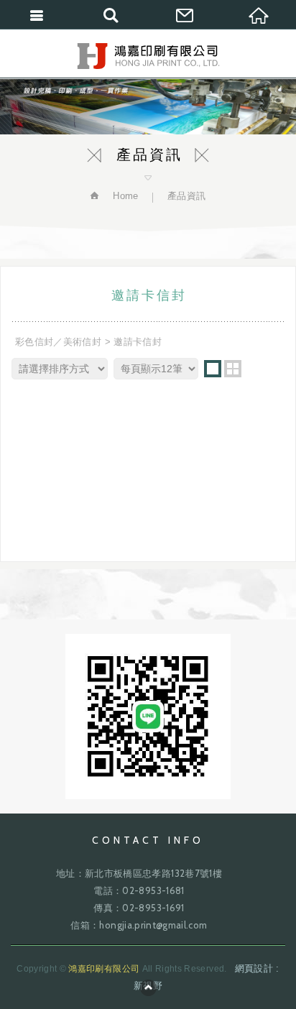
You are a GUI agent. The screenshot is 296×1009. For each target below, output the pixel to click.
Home (124, 195)
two (232, 368)
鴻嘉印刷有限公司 (148, 56)
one (212, 368)
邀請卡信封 (138, 341)
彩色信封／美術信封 (58, 341)
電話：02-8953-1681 (138, 890)
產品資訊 (186, 195)
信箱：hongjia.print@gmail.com (138, 925)
